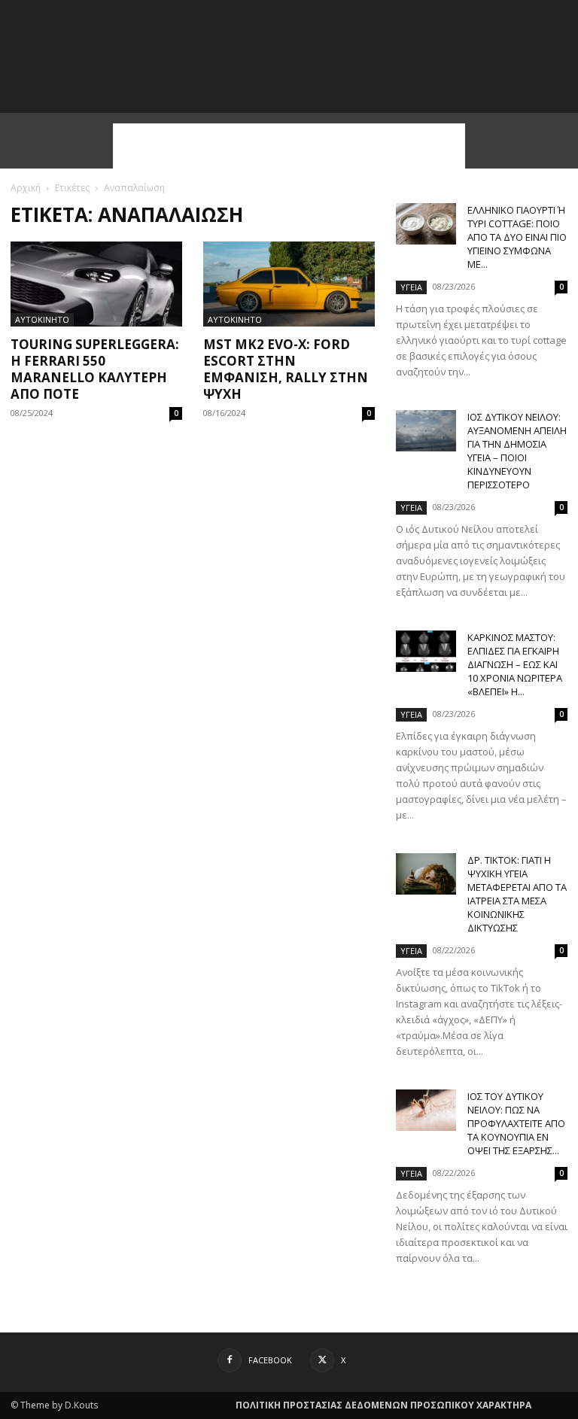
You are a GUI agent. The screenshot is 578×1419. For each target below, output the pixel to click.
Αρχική (26, 187)
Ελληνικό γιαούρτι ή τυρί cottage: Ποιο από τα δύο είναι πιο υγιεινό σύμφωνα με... (517, 237)
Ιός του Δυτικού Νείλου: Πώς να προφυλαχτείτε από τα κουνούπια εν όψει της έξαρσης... (516, 1123)
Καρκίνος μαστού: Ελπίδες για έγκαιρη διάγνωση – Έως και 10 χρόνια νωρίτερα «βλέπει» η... (514, 664)
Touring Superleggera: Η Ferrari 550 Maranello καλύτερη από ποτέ (95, 369)
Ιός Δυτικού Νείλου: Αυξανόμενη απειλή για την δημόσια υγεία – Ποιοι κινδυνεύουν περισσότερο (517, 450)
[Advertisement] (289, 146)
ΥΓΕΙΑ (411, 287)
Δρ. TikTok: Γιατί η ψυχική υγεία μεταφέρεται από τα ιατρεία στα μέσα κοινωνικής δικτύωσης (517, 893)
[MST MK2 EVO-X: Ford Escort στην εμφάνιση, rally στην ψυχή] (289, 284)
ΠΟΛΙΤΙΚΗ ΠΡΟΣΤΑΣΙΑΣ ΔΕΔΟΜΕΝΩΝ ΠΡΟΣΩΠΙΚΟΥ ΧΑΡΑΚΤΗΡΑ (383, 1405)
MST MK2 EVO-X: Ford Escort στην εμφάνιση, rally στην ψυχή (285, 369)
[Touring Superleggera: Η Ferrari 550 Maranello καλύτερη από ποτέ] (96, 284)
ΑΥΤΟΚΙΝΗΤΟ (42, 319)
